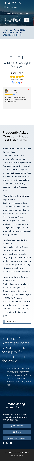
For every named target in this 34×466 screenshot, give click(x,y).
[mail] (16, 3)
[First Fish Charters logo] (13, 17)
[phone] (20, 3)
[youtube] (13, 3)
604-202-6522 (12, 7)
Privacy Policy (17, 456)
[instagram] (9, 3)
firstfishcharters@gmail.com (18, 13)
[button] (17, 321)
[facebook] (5, 3)
